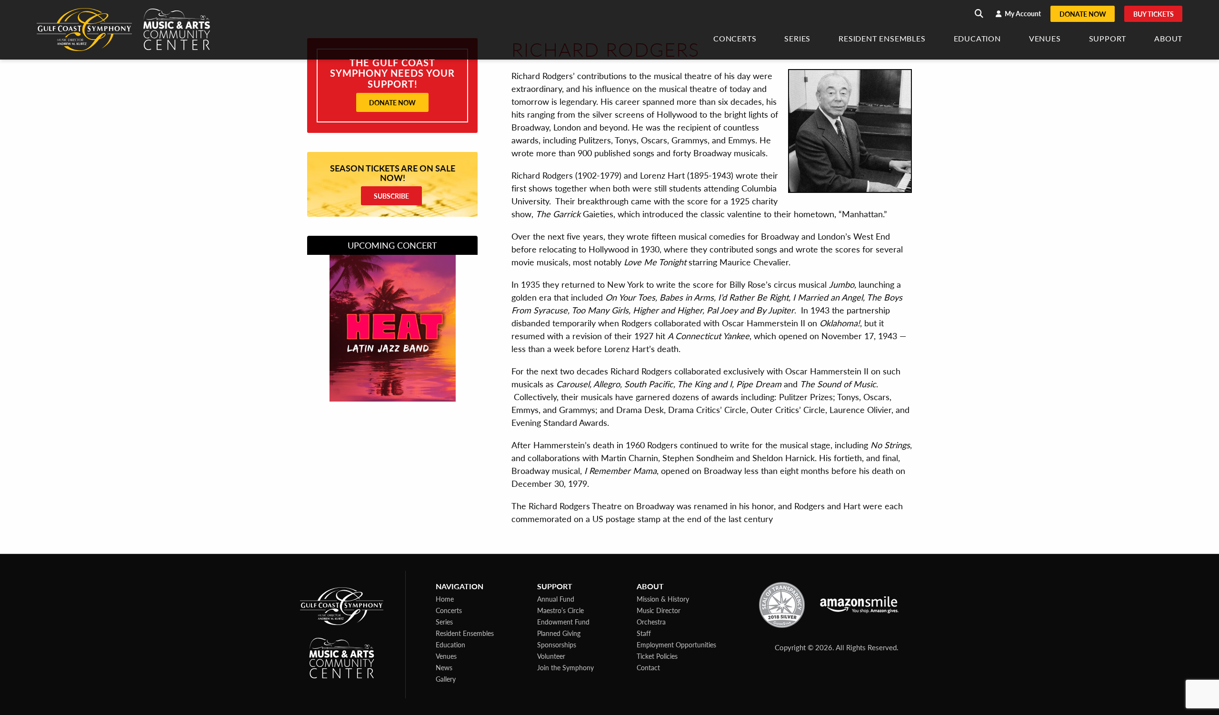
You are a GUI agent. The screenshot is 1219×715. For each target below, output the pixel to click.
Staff (644, 633)
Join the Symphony (565, 667)
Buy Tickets (1153, 14)
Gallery (446, 678)
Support (1108, 39)
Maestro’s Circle (560, 610)
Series (797, 39)
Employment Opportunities (676, 644)
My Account (1022, 13)
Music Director (658, 610)
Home (445, 598)
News (444, 667)
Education (977, 39)
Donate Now (1082, 14)
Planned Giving (558, 633)
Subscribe (391, 196)
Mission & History (663, 598)
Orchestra (651, 621)
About (1168, 39)
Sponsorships (556, 644)
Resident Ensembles (882, 39)
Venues (1045, 39)
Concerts (734, 39)
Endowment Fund (563, 621)
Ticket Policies (657, 656)
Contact (648, 667)
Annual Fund (555, 598)
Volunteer (551, 656)
